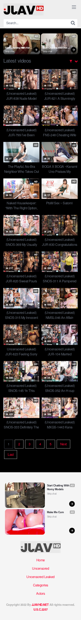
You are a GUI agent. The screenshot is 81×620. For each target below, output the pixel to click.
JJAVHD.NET (40, 604)
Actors (40, 593)
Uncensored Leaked (40, 576)
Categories (40, 585)
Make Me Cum (55, 512)
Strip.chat (10, 51)
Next (63, 444)
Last (11, 454)
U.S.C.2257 (40, 609)
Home (40, 560)
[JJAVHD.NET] (23, 9)
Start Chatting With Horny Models (19, 48)
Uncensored (40, 568)
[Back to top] (73, 611)
